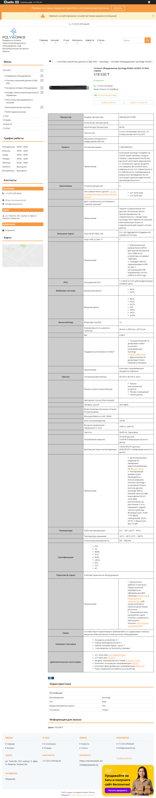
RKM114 (134, 354)
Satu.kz (92, 792)
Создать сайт (26, 2)
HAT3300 (121, 655)
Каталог (55, 40)
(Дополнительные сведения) (138, 624)
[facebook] (49, 678)
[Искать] (148, 40)
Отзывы (7, 120)
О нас (66, 40)
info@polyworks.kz (13, 204)
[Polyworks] (13, 33)
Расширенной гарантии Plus (134, 600)
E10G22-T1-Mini (133, 660)
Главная (43, 40)
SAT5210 (111, 657)
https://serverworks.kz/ (16, 200)
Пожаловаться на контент (83, 795)
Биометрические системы (18, 107)
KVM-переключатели (16, 111)
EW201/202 (142, 595)
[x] (52, 678)
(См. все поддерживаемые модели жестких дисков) (100, 194)
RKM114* (140, 666)
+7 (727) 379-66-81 (126, 743)
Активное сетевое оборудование (21, 88)
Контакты (77, 40)
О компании (50, 743)
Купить (118, 8)
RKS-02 (141, 354)
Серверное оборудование (18, 75)
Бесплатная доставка (107, 95)
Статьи (101, 40)
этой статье (138, 468)
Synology (103, 61)
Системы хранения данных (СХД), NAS (77, 61)
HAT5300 (113, 655)
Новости (89, 40)
